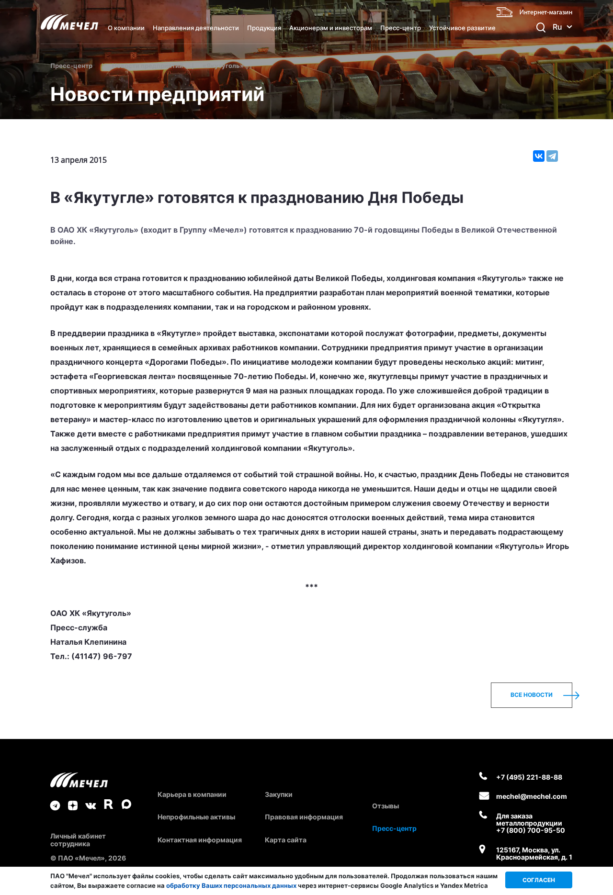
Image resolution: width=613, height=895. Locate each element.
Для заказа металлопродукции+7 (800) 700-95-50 (530, 823)
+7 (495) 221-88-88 (529, 777)
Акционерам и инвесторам (330, 28)
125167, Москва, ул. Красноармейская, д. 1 (534, 853)
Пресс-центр (400, 28)
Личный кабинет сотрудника (78, 839)
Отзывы (385, 806)
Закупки (279, 794)
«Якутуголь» (223, 65)
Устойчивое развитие (462, 28)
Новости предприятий (147, 65)
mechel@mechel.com (531, 796)
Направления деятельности (196, 28)
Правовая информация (304, 817)
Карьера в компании (192, 794)
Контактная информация (200, 840)
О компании (126, 28)
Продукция (264, 28)
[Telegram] (552, 156)
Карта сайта (285, 840)
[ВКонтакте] (539, 156)
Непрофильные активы (196, 817)
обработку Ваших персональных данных (231, 885)
